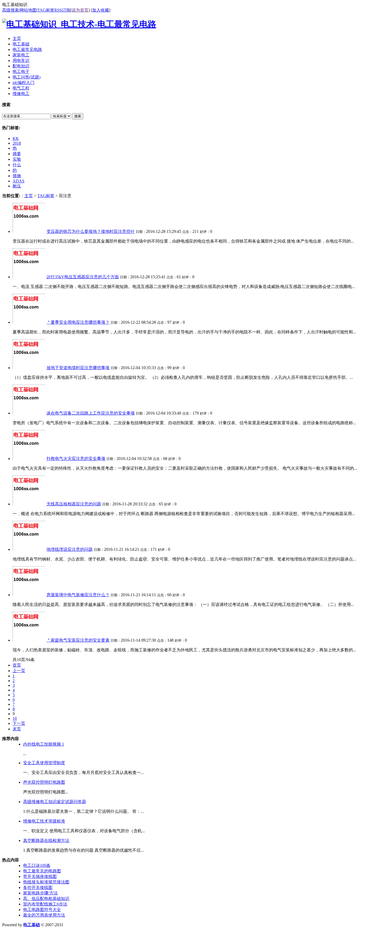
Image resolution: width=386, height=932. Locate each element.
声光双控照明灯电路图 (44, 782)
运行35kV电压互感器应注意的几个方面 (82, 277)
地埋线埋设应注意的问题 (69, 549)
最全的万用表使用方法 (44, 915)
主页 (28, 195)
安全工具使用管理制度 (44, 763)
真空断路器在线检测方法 (46, 840)
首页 (17, 665)
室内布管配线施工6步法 (45, 904)
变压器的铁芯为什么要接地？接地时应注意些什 (90, 231)
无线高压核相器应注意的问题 (73, 504)
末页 (17, 729)
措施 (17, 176)
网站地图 (28, 10)
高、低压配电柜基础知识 (46, 898)
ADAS (18, 181)
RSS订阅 (62, 10)
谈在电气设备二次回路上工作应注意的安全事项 (90, 413)
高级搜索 (10, 10)
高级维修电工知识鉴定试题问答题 (54, 801)
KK (16, 138)
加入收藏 (100, 10)
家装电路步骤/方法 (40, 893)
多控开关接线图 (38, 887)
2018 (17, 143)
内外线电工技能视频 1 (43, 744)
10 (15, 718)
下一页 (19, 723)
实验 (17, 159)
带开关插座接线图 (40, 876)
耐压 (17, 186)
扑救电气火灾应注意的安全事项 (75, 458)
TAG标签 (45, 10)
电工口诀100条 (36, 865)
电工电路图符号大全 (42, 909)
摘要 (17, 153)
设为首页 (80, 10)
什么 (17, 165)
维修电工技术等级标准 (44, 821)
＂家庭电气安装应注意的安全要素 (77, 640)
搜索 (77, 116)
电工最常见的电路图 (42, 871)
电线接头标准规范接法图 (46, 882)
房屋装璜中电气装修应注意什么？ (77, 595)
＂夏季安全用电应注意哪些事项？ (77, 322)
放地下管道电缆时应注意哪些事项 (77, 367)
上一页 (19, 670)
